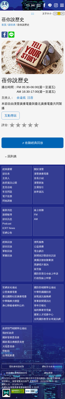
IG (56, 5)
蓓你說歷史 (23, 24)
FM (35, 214)
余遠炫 (21, 97)
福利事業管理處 (42, 310)
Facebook (44, 5)
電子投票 (7, 196)
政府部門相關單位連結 (14, 328)
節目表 (11, 24)
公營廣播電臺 (9, 292)
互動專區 (11, 115)
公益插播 (39, 246)
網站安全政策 (48, 366)
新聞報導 (7, 214)
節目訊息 (7, 219)
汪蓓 (30, 97)
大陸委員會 (8, 346)
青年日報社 (40, 305)
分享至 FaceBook (5, 35)
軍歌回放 (7, 251)
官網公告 (7, 232)
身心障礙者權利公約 (13, 305)
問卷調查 (7, 201)
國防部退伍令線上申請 (46, 273)
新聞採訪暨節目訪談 (45, 255)
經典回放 (39, 5)
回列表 (12, 156)
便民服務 (39, 242)
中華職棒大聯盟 (10, 301)
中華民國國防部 (42, 292)
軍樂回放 (7, 255)
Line (50, 5)
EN (28, 5)
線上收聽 (33, 5)
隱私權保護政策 (16, 366)
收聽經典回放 (34, 142)
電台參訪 (39, 251)
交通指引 (39, 187)
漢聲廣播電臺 (4, 5)
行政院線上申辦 (42, 278)
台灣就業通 (8, 355)
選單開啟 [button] (62, 5)
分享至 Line (11, 35)
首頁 (4, 24)
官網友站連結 (9, 287)
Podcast (6, 223)
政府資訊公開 (9, 182)
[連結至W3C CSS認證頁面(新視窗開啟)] (31, 391)
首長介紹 (39, 178)
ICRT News (8, 228)
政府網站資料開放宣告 (16, 373)
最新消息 (7, 210)
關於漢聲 (39, 169)
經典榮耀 (7, 169)
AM (36, 219)
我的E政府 (8, 333)
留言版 (37, 269)
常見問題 (7, 191)
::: (32, 13)
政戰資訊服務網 (42, 296)
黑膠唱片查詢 (41, 264)
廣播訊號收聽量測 (43, 260)
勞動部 (6, 351)
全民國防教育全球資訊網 (47, 319)
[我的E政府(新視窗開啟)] (6, 393)
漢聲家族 (39, 182)
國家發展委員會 (10, 337)
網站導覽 (48, 373)
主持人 (6, 178)
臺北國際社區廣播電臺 (14, 296)
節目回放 (7, 246)
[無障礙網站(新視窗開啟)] (17, 391)
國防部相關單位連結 (45, 287)
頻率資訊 (39, 191)
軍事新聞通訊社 (42, 301)
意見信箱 (7, 187)
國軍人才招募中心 (43, 314)
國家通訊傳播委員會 (13, 342)
